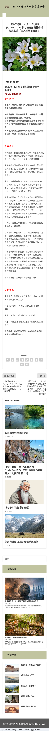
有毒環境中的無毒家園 (16, 433)
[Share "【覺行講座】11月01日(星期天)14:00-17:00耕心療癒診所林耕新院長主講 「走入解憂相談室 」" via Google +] (17, 359)
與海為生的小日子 (27, 675)
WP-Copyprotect (32, 729)
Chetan (20, 729)
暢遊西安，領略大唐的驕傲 (31, 665)
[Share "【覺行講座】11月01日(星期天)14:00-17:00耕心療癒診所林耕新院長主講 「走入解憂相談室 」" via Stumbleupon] (41, 359)
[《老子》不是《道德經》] (24, 492)
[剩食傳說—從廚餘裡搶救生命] (24, 625)
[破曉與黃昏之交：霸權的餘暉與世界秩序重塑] (24, 589)
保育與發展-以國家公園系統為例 (21, 541)
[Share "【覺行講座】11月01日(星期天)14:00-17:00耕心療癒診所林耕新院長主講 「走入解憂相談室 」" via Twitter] (12, 359)
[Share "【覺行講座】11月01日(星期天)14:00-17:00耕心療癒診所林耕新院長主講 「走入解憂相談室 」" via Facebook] (7, 359)
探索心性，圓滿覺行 (28, 686)
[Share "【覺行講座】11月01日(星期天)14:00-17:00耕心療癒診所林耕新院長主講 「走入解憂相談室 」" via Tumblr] (22, 359)
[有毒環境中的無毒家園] (24, 417)
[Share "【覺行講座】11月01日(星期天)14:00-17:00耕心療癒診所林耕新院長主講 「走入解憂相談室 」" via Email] (22, 364)
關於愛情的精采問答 (28, 706)
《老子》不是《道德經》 (17, 507)
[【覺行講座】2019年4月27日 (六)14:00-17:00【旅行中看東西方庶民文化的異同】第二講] (24, 451)
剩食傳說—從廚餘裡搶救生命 (16, 637)
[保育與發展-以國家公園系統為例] (24, 526)
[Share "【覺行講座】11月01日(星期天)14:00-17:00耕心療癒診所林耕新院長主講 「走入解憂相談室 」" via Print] (26, 364)
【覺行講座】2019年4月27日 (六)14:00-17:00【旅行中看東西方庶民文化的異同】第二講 (24, 470)
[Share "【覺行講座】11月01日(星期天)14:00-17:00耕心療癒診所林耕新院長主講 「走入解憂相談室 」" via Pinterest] (26, 359)
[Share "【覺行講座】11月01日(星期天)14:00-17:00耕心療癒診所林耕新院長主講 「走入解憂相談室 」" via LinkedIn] (31, 359)
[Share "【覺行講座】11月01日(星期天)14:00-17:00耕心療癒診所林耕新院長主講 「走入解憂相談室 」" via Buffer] (36, 359)
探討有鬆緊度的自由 (28, 696)
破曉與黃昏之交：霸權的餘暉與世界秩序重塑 (21, 601)
